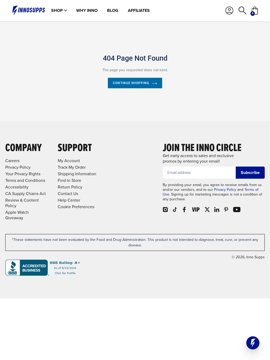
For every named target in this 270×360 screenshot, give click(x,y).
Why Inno (87, 10)
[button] (252, 342)
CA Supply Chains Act (25, 194)
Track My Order (72, 167)
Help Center (69, 200)
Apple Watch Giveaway (17, 215)
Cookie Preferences (76, 207)
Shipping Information (77, 174)
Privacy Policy (225, 189)
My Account (69, 161)
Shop (57, 10)
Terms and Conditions (25, 180)
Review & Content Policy (22, 203)
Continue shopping (131, 83)
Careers (12, 161)
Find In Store (69, 180)
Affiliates (139, 10)
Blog (112, 10)
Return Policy (70, 187)
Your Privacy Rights (22, 174)
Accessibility (16, 187)
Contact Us (68, 194)
